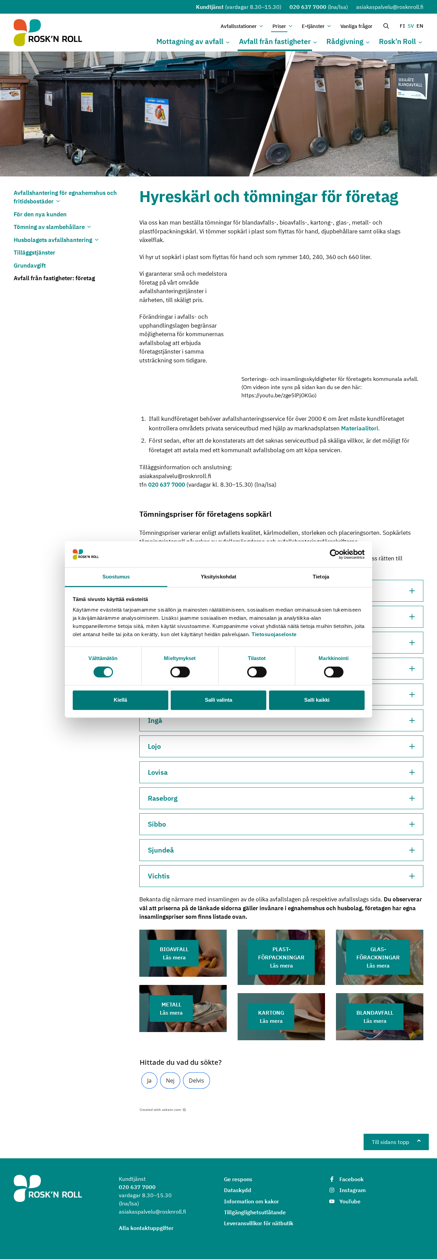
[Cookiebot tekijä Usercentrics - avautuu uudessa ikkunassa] (335, 554)
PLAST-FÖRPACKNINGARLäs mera (281, 957)
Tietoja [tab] (321, 577)
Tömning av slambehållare (49, 227)
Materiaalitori (359, 428)
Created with (160, 1109)
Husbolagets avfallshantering (53, 240)
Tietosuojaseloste (274, 635)
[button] (149, 1080)
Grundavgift (30, 265)
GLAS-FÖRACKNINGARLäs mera (378, 957)
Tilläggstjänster (34, 252)
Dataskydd (237, 1190)
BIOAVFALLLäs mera (174, 953)
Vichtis (159, 876)
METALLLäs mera (171, 1008)
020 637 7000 (308, 6)
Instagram (352, 1190)
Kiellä (120, 700)
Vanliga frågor (356, 26)
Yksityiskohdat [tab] (218, 577)
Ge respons (238, 1179)
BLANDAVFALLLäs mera (374, 1016)
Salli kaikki (316, 700)
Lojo (154, 746)
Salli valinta (218, 700)
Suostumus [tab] (116, 577)
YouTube (350, 1201)
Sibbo (157, 824)
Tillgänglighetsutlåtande (255, 1212)
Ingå (155, 720)
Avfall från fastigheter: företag (54, 278)
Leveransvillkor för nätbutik (258, 1223)
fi (402, 26)
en (420, 26)
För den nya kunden (40, 214)
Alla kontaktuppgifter (146, 1228)
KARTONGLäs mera (271, 1016)
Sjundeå (161, 850)
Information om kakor (251, 1201)
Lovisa (158, 772)
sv (411, 26)
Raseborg (163, 798)
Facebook (351, 1179)
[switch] (180, 672)
